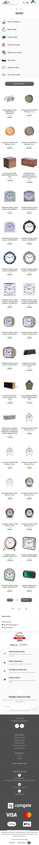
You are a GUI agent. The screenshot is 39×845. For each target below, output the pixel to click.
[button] (12, 609)
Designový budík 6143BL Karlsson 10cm (29, 429)
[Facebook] (17, 726)
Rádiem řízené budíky (14, 52)
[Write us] (19, 790)
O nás (19, 756)
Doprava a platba (19, 740)
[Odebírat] (34, 707)
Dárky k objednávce (15, 661)
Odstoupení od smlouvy (20, 745)
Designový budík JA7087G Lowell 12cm (9, 555)
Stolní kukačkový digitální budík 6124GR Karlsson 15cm (29, 397)
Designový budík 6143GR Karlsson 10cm (29, 463)
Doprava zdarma (14, 678)
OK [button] (29, 842)
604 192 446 (7, 622)
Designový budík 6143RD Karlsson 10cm (10, 463)
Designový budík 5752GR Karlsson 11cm (29, 111)
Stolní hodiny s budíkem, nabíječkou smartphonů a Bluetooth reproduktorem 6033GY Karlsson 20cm (10, 430)
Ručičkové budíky (13, 67)
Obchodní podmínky (19, 737)
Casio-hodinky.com (19, 763)
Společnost (19, 753)
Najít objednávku (19, 748)
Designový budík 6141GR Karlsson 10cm (29, 494)
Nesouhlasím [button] (21, 842)
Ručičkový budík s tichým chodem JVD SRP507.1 (29, 239)
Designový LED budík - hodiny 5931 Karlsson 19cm (29, 364)
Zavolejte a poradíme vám (18, 670)
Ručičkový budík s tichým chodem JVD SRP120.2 (29, 333)
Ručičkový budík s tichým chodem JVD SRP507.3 (29, 270)
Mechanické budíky (14, 45)
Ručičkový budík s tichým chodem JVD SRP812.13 (10, 586)
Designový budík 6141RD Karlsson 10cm (10, 525)
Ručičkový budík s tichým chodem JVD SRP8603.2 (29, 208)
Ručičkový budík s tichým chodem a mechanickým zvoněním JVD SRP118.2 (29, 301)
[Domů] (5, 2)
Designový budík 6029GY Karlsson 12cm (29, 143)
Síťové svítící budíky (14, 75)
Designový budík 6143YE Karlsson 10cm (10, 494)
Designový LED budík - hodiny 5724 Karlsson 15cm (10, 397)
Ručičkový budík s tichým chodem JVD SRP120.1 (10, 333)
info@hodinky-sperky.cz (11, 624)
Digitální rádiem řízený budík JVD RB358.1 (29, 586)
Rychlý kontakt (8, 627)
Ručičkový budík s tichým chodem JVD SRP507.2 (10, 270)
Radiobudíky (11, 60)
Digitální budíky (12, 37)
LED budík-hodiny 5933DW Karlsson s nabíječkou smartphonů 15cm (29, 175)
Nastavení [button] (12, 842)
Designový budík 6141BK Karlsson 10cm (29, 525)
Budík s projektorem (14, 22)
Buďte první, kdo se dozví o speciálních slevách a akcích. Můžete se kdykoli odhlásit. (19, 700)
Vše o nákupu (19, 735)
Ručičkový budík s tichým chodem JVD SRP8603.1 (10, 208)
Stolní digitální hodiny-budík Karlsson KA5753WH (10, 111)
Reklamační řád (19, 743)
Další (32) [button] (25, 600)
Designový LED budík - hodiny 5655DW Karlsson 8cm (10, 175)
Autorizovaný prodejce (17, 651)
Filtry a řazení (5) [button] (18, 84)
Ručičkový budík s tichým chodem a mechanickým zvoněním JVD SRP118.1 (10, 301)
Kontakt (19, 758)
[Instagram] (22, 726)
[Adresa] (19, 775)
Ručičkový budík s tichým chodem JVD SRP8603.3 (10, 239)
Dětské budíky (12, 29)
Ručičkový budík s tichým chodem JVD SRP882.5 (29, 555)
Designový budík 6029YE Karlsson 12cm (10, 143)
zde (27, 839)
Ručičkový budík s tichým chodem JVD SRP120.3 (10, 364)
